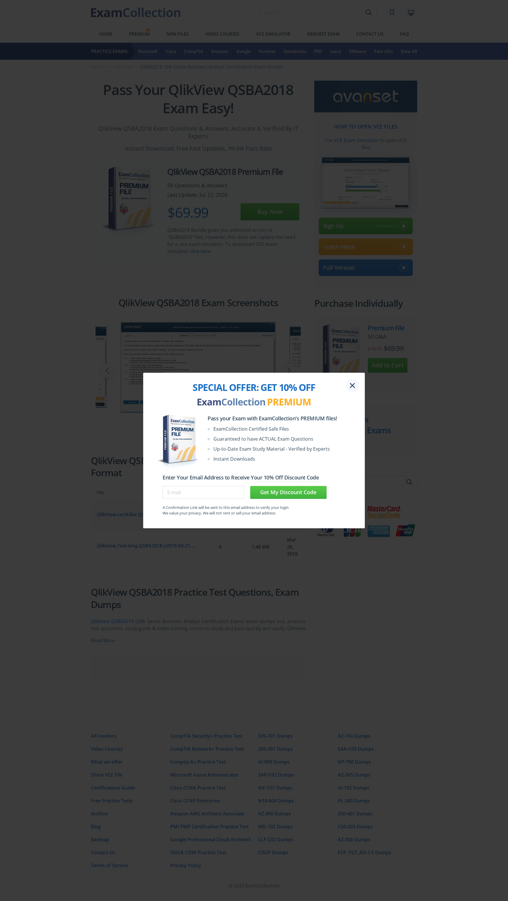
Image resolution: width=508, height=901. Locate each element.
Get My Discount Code (288, 492)
